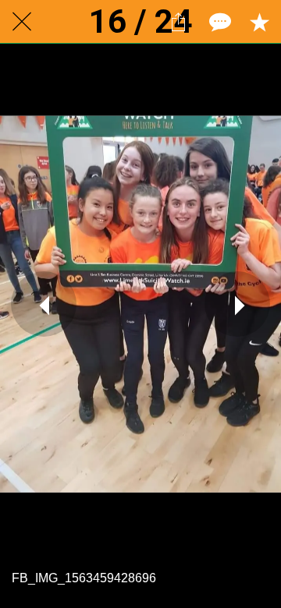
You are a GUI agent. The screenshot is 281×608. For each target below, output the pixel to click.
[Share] (178, 22)
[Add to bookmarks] (259, 22)
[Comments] (218, 22)
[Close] (21, 21)
